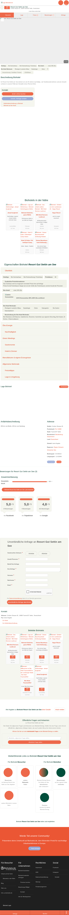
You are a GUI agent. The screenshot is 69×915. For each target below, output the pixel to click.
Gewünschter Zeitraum (14, 553)
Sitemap (38, 882)
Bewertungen (49, 15)
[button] (34, 40)
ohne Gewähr (46, 709)
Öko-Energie (7, 325)
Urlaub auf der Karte (7, 873)
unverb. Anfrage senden (18, 98)
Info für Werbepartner (24, 896)
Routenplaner (64, 386)
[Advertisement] (34, 151)
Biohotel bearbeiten (23, 870)
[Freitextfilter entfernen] (61, 3)
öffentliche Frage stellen (35, 742)
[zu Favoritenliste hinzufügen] (2, 20)
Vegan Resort (56, 212)
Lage (21, 15)
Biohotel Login (7, 905)
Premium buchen (25, 882)
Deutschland (54, 439)
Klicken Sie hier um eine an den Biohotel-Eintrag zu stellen (35, 731)
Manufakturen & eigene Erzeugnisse (17, 358)
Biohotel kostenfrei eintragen (23, 876)
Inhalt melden (59, 709)
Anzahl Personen (12, 559)
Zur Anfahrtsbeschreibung (10, 623)
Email (9, 585)
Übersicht (8, 15)
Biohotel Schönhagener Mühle (27, 214)
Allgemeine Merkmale (11, 364)
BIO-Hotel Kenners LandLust (42, 216)
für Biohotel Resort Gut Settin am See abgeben (8, 782)
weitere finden (25, 782)
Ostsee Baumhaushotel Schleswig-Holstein (42, 242)
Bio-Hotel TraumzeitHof (27, 681)
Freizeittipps (9, 370)
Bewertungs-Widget (23, 887)
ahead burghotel (13, 212)
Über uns (3, 888)
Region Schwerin (59, 447)
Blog (2, 883)
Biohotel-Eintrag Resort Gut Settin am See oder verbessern (43, 783)
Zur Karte (5, 620)
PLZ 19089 (58, 429)
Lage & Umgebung (12, 377)
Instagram (56, 872)
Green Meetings (9, 338)
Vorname (10, 575)
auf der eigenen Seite (61, 782)
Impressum (39, 867)
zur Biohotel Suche (2, 7)
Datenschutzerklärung (15, 598)
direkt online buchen (18, 94)
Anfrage (63, 15)
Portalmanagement (41, 886)
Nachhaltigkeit (10, 332)
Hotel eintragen (35, 848)
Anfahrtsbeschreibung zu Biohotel (13, 103)
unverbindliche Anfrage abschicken (19, 602)
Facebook (55, 867)
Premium (65, 201)
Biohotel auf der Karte (9, 105)
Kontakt (59, 462)
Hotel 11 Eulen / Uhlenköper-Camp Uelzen (27, 242)
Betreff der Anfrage (13, 564)
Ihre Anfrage (11, 569)
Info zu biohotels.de (6, 893)
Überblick (8, 271)
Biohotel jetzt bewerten (19, 489)
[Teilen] (62, 912)
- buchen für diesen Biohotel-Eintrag (44, 807)
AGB (37, 872)
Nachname (10, 580)
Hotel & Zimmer (10, 351)
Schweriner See (51, 450)
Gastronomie (9, 345)
